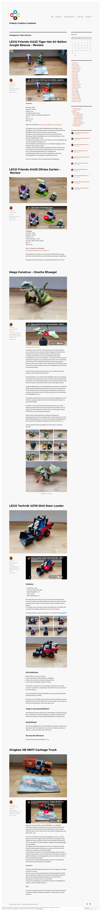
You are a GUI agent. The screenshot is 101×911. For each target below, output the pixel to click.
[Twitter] (87, 904)
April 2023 (74, 78)
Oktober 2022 (75, 85)
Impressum (88, 16)
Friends (11, 88)
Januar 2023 (74, 82)
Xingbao (18, 813)
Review (17, 88)
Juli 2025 (74, 72)
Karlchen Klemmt (69, 16)
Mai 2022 (74, 91)
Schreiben (58, 16)
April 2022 (74, 93)
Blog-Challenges (77, 114)
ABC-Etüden (77, 115)
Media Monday (77, 117)
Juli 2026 (74, 62)
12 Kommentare (12, 92)
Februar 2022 (75, 95)
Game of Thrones (16, 333)
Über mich (80, 16)
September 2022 (75, 87)
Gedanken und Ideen (77, 122)
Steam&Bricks (75, 125)
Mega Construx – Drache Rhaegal (33, 272)
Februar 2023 (75, 81)
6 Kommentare (12, 815)
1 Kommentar (12, 219)
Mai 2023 (74, 77)
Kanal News (75, 110)
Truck (19, 812)
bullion (75, 150)
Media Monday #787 (84, 132)
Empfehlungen (76, 120)
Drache (11, 333)
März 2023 (74, 80)
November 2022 (75, 84)
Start (52, 16)
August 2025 (75, 71)
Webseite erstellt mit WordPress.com (30, 904)
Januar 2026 (75, 67)
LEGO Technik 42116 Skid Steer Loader (36, 505)
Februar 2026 (75, 65)
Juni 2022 (74, 90)
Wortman (76, 132)
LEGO (14, 88)
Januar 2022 (75, 97)
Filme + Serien (77, 121)
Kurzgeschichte (76, 124)
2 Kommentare (12, 339)
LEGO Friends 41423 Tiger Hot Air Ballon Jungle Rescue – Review (38, 43)
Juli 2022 (74, 88)
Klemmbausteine (13, 334)
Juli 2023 (74, 74)
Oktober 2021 (75, 101)
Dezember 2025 (75, 68)
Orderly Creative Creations (22, 23)
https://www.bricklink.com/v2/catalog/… (50, 124)
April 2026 (74, 64)
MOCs (73, 111)
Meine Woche (77, 118)
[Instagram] (90, 904)
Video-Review (12, 90)
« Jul (75, 55)
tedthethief (11, 83)
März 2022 (74, 94)
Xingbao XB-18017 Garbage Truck (33, 749)
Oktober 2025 (75, 70)
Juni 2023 (74, 75)
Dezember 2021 (75, 98)
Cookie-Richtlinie (39, 908)
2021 (10, 566)
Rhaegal (19, 335)
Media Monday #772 (83, 169)
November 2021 (75, 100)
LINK (50, 371)
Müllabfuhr (11, 812)
